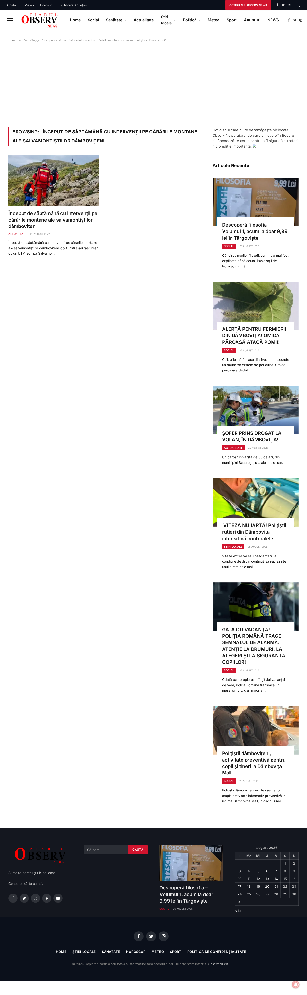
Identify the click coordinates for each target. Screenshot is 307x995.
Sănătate (114, 19)
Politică (189, 19)
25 (249, 894)
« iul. (238, 911)
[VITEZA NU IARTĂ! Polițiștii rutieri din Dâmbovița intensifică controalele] (256, 502)
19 (258, 886)
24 (239, 894)
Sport (232, 19)
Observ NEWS (218, 964)
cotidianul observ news (248, 5)
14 (276, 879)
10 (240, 879)
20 (267, 886)
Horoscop (47, 5)
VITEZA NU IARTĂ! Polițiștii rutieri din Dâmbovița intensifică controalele (254, 532)
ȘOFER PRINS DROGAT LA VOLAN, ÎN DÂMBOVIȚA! (252, 436)
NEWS (273, 19)
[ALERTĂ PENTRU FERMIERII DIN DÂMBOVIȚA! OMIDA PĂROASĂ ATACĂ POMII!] (256, 306)
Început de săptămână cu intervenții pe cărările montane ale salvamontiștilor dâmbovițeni (52, 219)
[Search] (298, 5)
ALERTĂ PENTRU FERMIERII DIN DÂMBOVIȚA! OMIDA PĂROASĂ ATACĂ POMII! (254, 335)
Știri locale (166, 19)
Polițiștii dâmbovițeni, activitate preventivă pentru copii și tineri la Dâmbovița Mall (254, 763)
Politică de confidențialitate (216, 952)
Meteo (29, 5)
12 (258, 879)
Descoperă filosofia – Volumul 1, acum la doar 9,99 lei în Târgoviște (255, 231)
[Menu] (10, 20)
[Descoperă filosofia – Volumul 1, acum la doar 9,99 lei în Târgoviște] (256, 202)
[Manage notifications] (296, 984)
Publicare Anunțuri (73, 5)
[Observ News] (40, 20)
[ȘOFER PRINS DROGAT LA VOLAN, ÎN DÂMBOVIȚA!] (256, 410)
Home (75, 19)
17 (239, 886)
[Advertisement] (153, 83)
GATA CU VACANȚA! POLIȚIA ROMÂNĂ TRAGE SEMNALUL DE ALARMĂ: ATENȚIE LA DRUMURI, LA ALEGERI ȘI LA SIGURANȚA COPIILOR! (253, 646)
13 (267, 879)
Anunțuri (252, 19)
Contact (12, 5)
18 (249, 886)
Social (93, 19)
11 (249, 879)
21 (276, 886)
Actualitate (144, 19)
